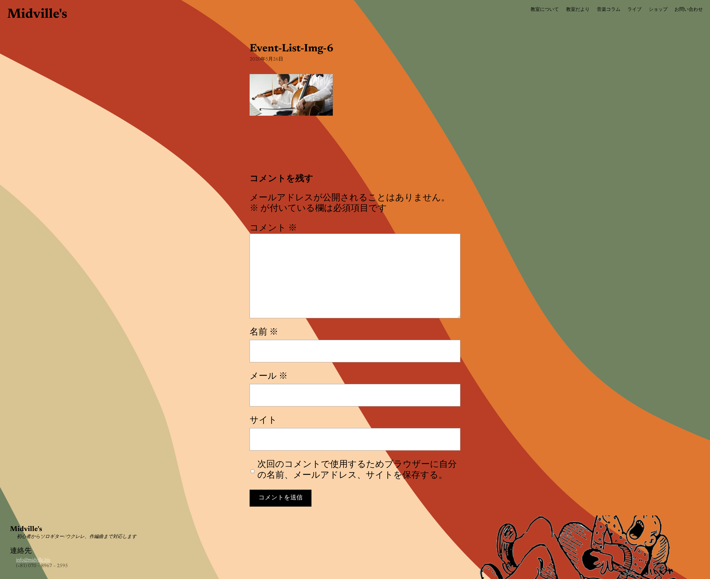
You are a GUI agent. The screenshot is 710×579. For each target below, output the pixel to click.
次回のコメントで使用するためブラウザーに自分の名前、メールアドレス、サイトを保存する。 (357, 470)
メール (269, 376)
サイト (263, 420)
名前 (264, 332)
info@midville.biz (33, 560)
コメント (273, 228)
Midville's (37, 14)
